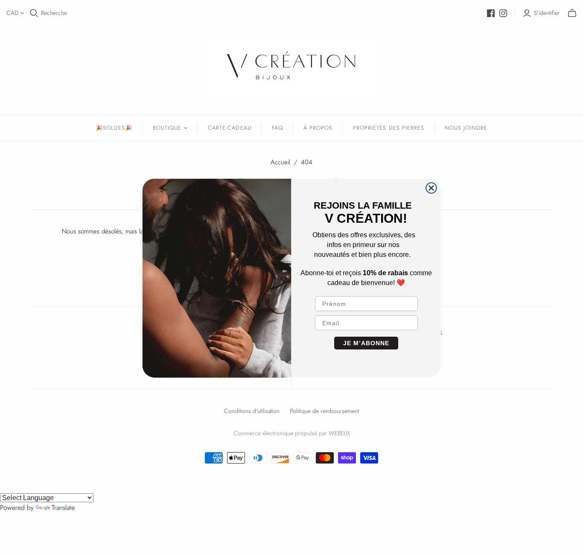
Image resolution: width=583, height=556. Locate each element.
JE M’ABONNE (366, 343)
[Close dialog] (431, 188)
